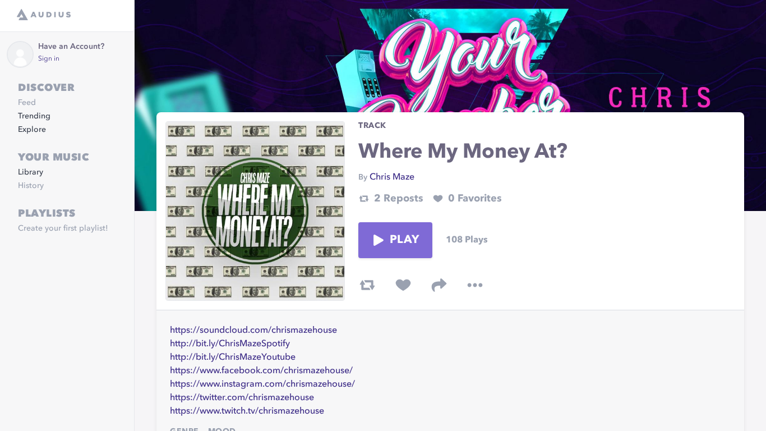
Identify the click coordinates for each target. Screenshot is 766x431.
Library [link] (30, 172)
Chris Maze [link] (392, 177)
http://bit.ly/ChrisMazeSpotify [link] (230, 344)
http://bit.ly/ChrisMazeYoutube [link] (233, 357)
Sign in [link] (48, 59)
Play (404, 240)
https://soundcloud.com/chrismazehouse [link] (253, 330)
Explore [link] (32, 130)
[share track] (439, 285)
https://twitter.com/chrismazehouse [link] (242, 397)
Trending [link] (34, 116)
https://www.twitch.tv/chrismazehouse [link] (247, 411)
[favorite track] (403, 285)
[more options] (475, 285)
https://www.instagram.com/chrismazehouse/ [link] (262, 384)
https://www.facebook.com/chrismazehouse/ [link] (261, 370)
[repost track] (367, 285)
